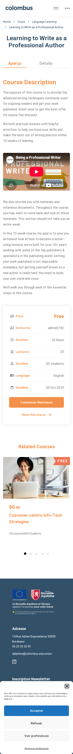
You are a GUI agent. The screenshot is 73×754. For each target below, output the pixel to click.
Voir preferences (37, 736)
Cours (21, 21)
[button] (67, 686)
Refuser (36, 723)
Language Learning (44, 21)
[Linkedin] (14, 661)
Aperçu (14, 63)
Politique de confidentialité (37, 749)
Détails (46, 63)
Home (7, 21)
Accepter (36, 711)
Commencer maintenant (36, 402)
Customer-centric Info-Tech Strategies (35, 518)
